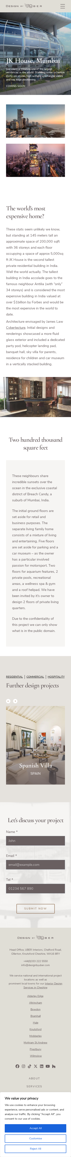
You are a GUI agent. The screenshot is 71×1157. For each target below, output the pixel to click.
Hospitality (56, 677)
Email (11, 855)
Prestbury (35, 1049)
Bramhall (35, 1016)
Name (12, 832)
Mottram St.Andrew (35, 1042)
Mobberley (35, 1036)
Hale (35, 1023)
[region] (35, 1124)
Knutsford (35, 1029)
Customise (35, 1138)
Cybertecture (15, 327)
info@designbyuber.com (35, 965)
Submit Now (35, 908)
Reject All (35, 1149)
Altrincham (35, 1003)
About (34, 1078)
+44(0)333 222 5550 (35, 961)
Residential (14, 677)
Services (34, 1086)
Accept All (36, 1128)
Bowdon (35, 1009)
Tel (9, 879)
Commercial (35, 677)
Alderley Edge (35, 996)
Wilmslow (36, 1056)
